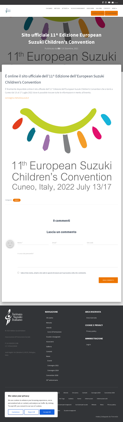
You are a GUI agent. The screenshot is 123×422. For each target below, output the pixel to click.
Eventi (17, 200)
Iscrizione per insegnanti (64, 405)
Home (79, 398)
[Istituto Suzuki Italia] (8, 11)
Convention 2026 (98, 13)
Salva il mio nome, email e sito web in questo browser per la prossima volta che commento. (53, 273)
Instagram (106, 3)
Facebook (103, 3)
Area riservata (91, 318)
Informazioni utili (102, 398)
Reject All (31, 412)
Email (116, 2)
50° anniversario (111, 13)
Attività (65, 8)
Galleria (99, 8)
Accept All (47, 412)
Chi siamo (49, 8)
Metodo (57, 8)
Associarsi (90, 8)
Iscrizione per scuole (81, 405)
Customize (16, 412)
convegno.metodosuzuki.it (17, 97)
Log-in (88, 344)
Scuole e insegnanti (78, 8)
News (114, 8)
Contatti (107, 8)
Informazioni (89, 398)
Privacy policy (91, 331)
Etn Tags (62, 398)
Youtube (109, 3)
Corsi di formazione (54, 332)
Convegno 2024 (52, 370)
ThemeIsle (114, 417)
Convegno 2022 (52, 365)
